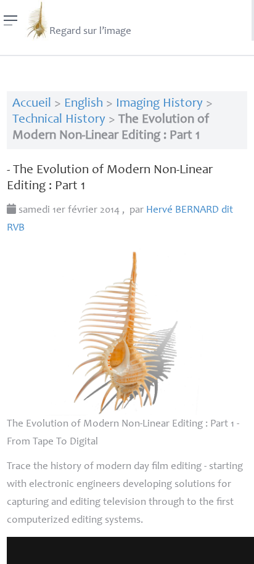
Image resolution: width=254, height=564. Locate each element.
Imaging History (159, 103)
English (83, 103)
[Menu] (11, 20)
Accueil (31, 103)
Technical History (58, 119)
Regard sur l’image (90, 32)
